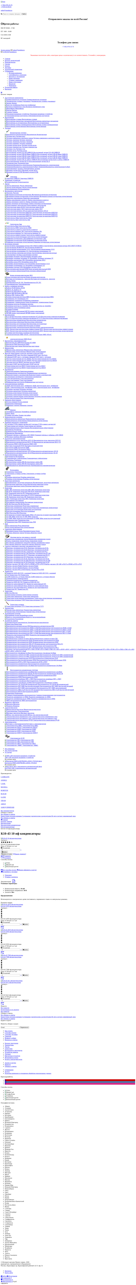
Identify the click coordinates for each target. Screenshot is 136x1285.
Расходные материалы (12, 481)
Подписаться (24, 1027)
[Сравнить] (2, 926)
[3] (5, 842)
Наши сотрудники (15, 82)
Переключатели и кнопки (13, 417)
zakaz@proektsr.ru (19, 50)
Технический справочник (13, 69)
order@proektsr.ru (6, 10)
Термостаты (9, 571)
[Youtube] (5, 1080)
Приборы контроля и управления (16, 422)
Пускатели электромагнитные (15, 438)
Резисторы (8, 488)
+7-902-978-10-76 (68, 47)
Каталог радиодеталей (12, 60)
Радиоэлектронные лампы (14, 455)
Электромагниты (10, 722)
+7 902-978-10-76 (6, 5)
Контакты (8, 89)
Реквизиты (12, 85)
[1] (2, 842)
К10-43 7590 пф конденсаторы (11, 957)
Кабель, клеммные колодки (14, 286)
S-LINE (3, 797)
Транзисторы (9, 608)
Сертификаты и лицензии (17, 75)
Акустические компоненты (14, 98)
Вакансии (12, 84)
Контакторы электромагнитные (15, 341)
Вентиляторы (9, 117)
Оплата (7, 66)
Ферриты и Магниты (12, 702)
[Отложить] (2, 928)
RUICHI (3, 794)
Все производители (7, 811)
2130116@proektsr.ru (10, 52)
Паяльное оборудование (13, 400)
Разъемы (8, 475)
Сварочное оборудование (13, 529)
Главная (7, 59)
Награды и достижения (17, 76)
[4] (7, 842)
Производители (10, 62)
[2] (3, 842)
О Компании (9, 71)
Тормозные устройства (12, 180)
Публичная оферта (11, 87)
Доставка (8, 67)
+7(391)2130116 (6, 7)
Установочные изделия (12, 613)
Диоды (7, 184)
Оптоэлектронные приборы (14, 384)
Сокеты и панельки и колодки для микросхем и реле (23, 546)
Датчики (8, 128)
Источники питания (12, 244)
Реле (6, 524)
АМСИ (3, 804)
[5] (9, 842)
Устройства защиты (11, 621)
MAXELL (4, 787)
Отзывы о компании (16, 80)
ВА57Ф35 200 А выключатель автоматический (21, 768)
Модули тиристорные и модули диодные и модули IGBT (24, 353)
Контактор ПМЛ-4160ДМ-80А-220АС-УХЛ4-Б (21, 763)
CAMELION (5, 777)
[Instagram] (5, 1084)
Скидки (7, 64)
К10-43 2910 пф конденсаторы (11, 931)
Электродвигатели (11, 708)
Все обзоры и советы (8, 814)
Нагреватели (9, 369)
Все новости (5, 1008)
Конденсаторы (10, 315)
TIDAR (3, 800)
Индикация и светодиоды (13, 191)
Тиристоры (8, 591)
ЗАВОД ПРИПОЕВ (7, 807)
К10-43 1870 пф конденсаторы (11, 906)
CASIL (3, 783)
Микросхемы (9, 348)
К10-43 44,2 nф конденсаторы (11, 982)
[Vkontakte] (5, 1082)
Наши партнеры (14, 78)
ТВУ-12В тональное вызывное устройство (19, 757)
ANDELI (4, 780)
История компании (15, 73)
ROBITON (4, 790)
